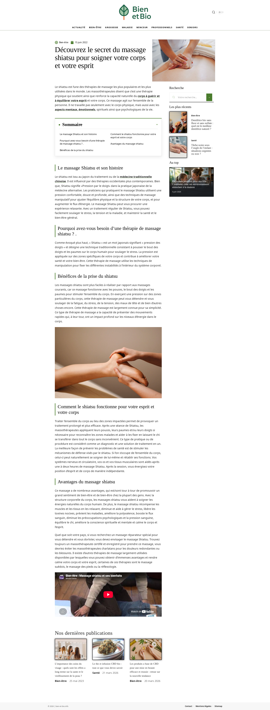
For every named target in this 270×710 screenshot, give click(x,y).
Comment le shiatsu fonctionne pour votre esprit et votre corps (133, 136)
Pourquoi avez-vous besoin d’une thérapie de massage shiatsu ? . (82, 142)
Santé (96, 672)
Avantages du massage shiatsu (127, 143)
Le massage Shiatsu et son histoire (78, 134)
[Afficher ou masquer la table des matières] (120, 124)
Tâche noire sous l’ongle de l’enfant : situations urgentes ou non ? (201, 149)
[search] (213, 12)
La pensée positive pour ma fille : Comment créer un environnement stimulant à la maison (190, 184)
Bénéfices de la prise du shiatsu (76, 150)
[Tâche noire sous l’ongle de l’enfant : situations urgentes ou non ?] (178, 147)
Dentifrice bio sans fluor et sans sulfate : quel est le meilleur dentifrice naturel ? (202, 124)
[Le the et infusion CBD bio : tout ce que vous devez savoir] (108, 649)
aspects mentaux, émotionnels (75, 109)
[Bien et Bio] (135, 12)
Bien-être (61, 680)
